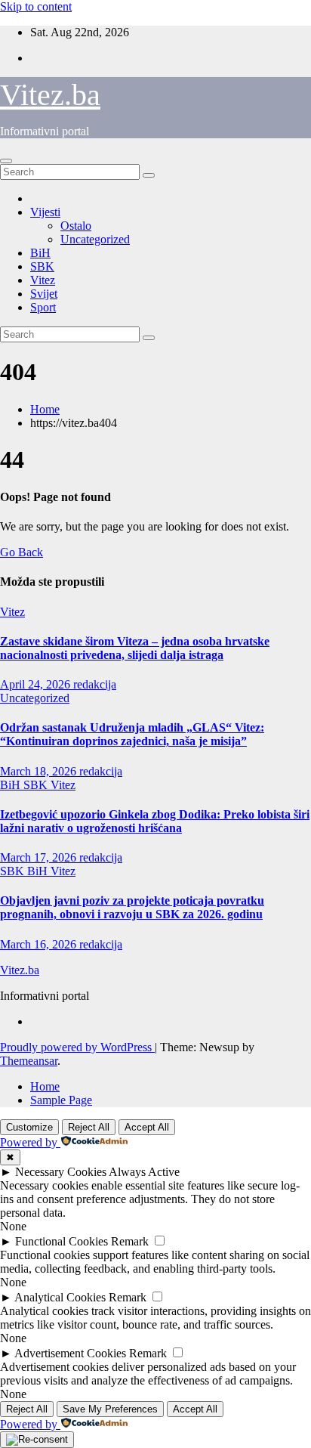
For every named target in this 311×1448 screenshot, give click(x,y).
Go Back (21, 552)
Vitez (42, 280)
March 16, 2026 (39, 944)
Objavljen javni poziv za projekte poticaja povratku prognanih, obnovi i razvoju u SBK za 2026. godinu (132, 907)
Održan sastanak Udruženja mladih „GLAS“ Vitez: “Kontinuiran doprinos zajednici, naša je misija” (132, 734)
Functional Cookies (61, 1241)
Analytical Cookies (60, 1297)
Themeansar (28, 1060)
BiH (40, 252)
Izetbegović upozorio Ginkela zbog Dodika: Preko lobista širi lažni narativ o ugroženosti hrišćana (154, 821)
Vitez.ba (50, 95)
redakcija (94, 684)
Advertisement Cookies (70, 1353)
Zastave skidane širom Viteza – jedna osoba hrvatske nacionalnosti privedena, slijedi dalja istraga (134, 648)
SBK (42, 266)
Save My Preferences (110, 1409)
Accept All (147, 1127)
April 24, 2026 (36, 684)
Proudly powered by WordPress (77, 1047)
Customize (29, 1127)
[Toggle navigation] (6, 161)
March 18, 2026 (39, 771)
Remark (130, 1241)
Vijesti (45, 212)
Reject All (88, 1127)
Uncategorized (95, 239)
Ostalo (75, 225)
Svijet (43, 293)
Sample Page (61, 1100)
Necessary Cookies (60, 1171)
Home (45, 409)
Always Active (144, 1171)
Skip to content (36, 6)
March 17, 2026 (39, 857)
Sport (43, 307)
